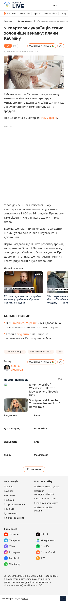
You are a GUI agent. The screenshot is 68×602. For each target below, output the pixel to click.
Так (63, 598)
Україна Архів (25, 20)
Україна (11, 13)
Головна (8, 20)
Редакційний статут (45, 498)
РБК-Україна (49, 118)
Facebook (14, 558)
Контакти (9, 495)
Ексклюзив (10, 441)
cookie (25, 598)
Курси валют (11, 513)
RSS (43, 558)
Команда (9, 508)
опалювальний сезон (40, 351)
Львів (7, 454)
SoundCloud (48, 552)
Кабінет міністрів (15, 351)
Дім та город (11, 428)
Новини (25, 13)
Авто (37, 415)
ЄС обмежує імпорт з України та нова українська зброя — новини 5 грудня (22, 299)
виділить (23, 334)
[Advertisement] (34, 163)
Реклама (9, 499)
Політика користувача (46, 486)
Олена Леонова (17, 367)
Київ (36, 441)
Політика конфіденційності (44, 492)
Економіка (50, 13)
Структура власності (15, 504)
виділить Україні (24, 323)
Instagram (14, 552)
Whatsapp (14, 564)
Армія (37, 13)
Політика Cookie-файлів (43, 509)
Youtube (13, 534)
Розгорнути (34, 469)
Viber (12, 546)
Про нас (8, 486)
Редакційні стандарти (46, 503)
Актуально (10, 415)
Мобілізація (41, 454)
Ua (53, 5)
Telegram (14, 540)
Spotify (45, 546)
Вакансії (8, 490)
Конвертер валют (14, 517)
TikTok (45, 534)
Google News (48, 540)
